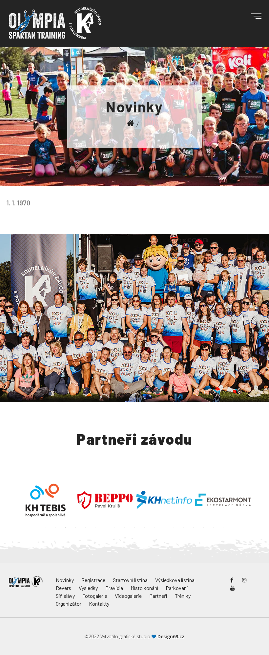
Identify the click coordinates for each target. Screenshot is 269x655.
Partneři (158, 596)
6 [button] (95, 527)
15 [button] (183, 527)
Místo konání (144, 588)
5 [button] (85, 527)
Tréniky (183, 596)
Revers (63, 588)
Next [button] (257, 500)
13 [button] (164, 527)
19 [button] (223, 527)
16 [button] (193, 527)
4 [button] (75, 527)
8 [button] (115, 527)
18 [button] (213, 527)
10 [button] (134, 527)
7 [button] (105, 527)
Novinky (65, 580)
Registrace (93, 580)
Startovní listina (130, 580)
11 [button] (144, 527)
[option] (46, 500)
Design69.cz (170, 636)
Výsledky (88, 588)
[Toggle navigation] (251, 16)
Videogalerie (128, 596)
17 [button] (203, 527)
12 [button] (154, 527)
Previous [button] (11, 500)
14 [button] (174, 527)
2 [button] (55, 527)
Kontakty (99, 603)
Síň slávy (65, 596)
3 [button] (65, 527)
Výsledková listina (175, 580)
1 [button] (46, 527)
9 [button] (124, 527)
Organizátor (68, 603)
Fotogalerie (94, 596)
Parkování (177, 588)
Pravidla (114, 588)
